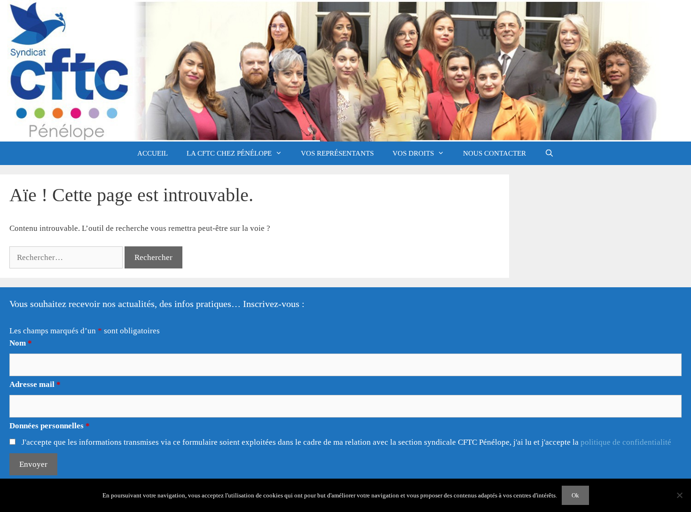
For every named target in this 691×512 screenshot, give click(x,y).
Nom (20, 343)
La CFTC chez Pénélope (229, 153)
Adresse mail (35, 384)
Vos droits (413, 153)
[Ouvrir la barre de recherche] (549, 153)
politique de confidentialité (626, 442)
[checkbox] (12, 442)
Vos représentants (337, 153)
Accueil (152, 153)
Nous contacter (494, 153)
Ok (575, 495)
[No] (679, 495)
